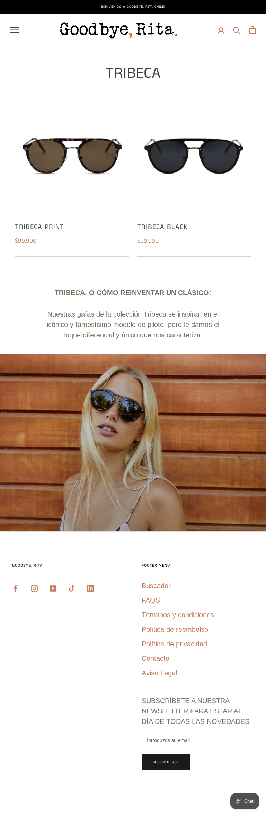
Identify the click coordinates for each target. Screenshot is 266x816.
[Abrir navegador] (14, 30)
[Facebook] (15, 588)
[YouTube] (53, 588)
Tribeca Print (39, 227)
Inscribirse (166, 762)
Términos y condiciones (178, 615)
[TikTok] (71, 588)
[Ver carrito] (252, 30)
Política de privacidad (174, 644)
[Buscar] (236, 30)
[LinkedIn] (90, 588)
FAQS (151, 600)
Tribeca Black (162, 227)
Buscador (156, 585)
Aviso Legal (159, 673)
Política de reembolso (175, 629)
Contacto (155, 658)
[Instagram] (34, 588)
